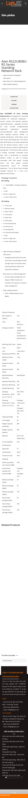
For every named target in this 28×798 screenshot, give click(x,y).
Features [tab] (14, 100)
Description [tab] (14, 96)
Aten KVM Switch (13, 89)
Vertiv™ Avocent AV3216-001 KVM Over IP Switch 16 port (14, 635)
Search (24, 660)
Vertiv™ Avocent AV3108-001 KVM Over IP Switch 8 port (14, 621)
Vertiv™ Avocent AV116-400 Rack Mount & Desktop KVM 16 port (14, 572)
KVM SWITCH (22, 89)
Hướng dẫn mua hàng (9, 752)
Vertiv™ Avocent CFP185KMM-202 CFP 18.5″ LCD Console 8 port (14, 582)
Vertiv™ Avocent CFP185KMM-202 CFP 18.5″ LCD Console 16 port (14, 645)
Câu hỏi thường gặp (8, 767)
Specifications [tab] (14, 108)
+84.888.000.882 (5, 795)
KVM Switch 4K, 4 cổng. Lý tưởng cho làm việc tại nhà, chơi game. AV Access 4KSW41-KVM (14, 558)
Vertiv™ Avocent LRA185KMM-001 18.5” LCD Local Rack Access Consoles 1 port (14, 607)
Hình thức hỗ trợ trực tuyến (11, 775)
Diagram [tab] (14, 104)
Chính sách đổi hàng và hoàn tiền (12, 765)
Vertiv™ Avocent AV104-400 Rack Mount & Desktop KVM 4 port (14, 596)
